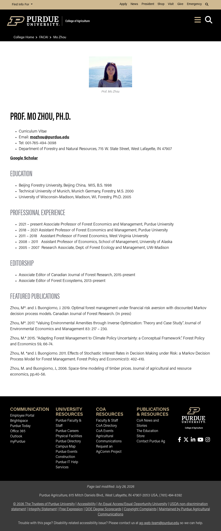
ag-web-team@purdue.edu (159, 523)
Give (180, 4)
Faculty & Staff (107, 420)
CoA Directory (106, 426)
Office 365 (17, 431)
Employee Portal (22, 415)
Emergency (194, 4)
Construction (65, 457)
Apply (123, 4)
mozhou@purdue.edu (49, 137)
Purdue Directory (68, 441)
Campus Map (66, 446)
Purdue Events (66, 452)
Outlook (16, 436)
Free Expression (71, 509)
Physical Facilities (69, 436)
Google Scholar (24, 158)
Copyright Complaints (140, 509)
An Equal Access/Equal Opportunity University (132, 504)
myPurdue (17, 441)
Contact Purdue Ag (151, 441)
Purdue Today (20, 426)
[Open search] (208, 21)
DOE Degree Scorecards (103, 509)
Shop (161, 4)
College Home (24, 36)
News (134, 4)
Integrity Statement (42, 509)
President (148, 4)
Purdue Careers (67, 431)
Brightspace (19, 421)
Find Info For (21, 4)
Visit (171, 4)
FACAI (43, 36)
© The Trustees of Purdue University (44, 504)
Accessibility (86, 504)
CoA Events (104, 431)
